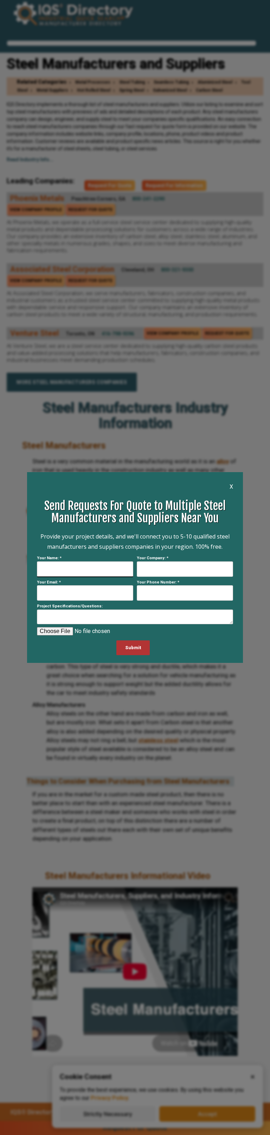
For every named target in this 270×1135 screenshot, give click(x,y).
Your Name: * (49, 558)
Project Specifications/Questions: (70, 606)
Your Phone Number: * (158, 582)
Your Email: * (49, 582)
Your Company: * (152, 558)
